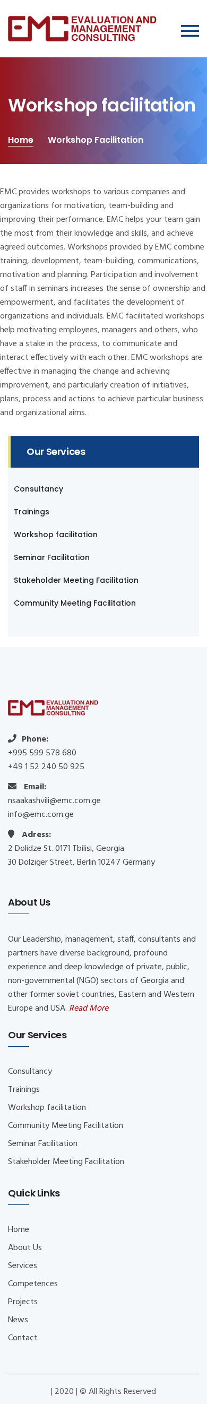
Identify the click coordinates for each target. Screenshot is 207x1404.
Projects (23, 1302)
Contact (23, 1338)
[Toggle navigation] (190, 31)
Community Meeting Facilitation (75, 603)
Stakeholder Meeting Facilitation (76, 580)
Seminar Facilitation (52, 557)
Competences (33, 1284)
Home (20, 140)
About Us (25, 1248)
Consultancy (38, 489)
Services (22, 1266)
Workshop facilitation (56, 534)
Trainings (31, 511)
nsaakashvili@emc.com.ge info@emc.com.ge (54, 808)
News (18, 1320)
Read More (88, 1008)
